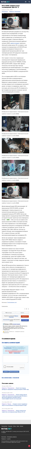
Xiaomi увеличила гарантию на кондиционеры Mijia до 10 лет (14, 411)
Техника (10, 426)
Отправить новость (12, 436)
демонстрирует (15, 43)
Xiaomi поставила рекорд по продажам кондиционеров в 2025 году (15, 388)
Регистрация (25, 320)
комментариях (16, 324)
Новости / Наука (6, 404)
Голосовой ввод (14, 371)
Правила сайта (17, 352)
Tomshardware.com (12, 302)
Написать (22, 312)
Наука (21, 426)
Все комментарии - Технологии (10, 377)
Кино (18, 426)
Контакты (3, 436)
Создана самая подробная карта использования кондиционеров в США (14, 404)
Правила (3, 438)
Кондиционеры (5, 306)
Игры (14, 426)
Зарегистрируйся (7, 347)
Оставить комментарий (11, 342)
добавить (6, 371)
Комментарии (9, 312)
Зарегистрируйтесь (6, 319)
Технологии (5, 11)
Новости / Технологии (14, 11)
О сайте (9, 438)
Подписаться (25, 316)
